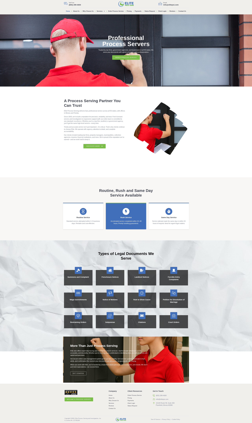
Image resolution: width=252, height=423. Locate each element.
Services (100, 11)
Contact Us (182, 11)
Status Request (150, 11)
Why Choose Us (88, 11)
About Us (76, 11)
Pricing (129, 11)
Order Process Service (116, 11)
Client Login (162, 11)
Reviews (172, 11)
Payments (138, 11)
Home (68, 11)
